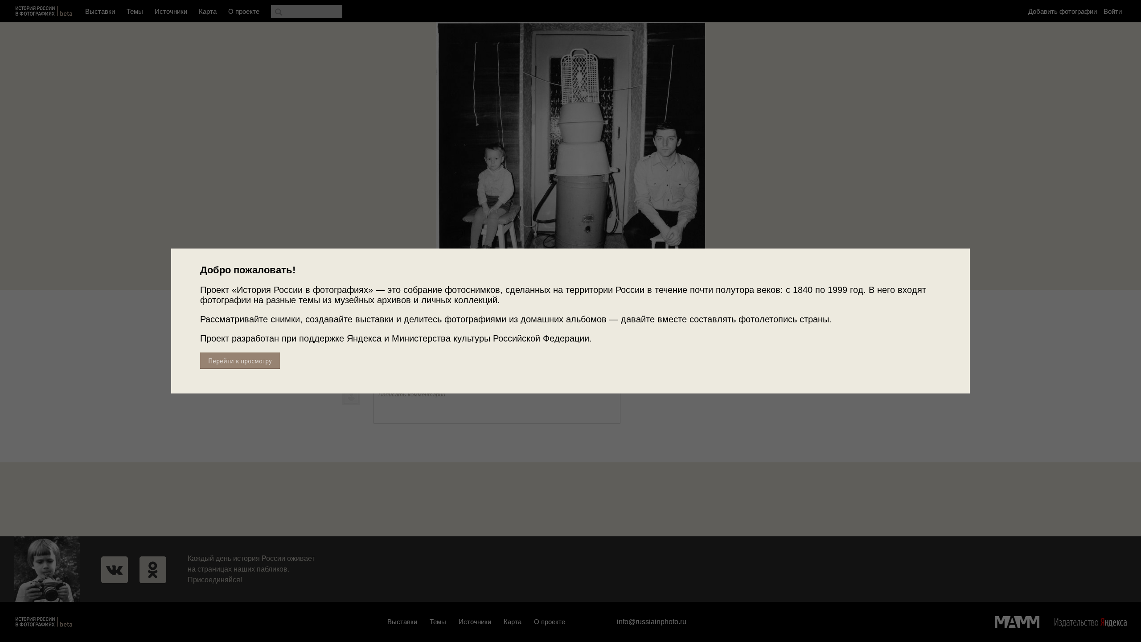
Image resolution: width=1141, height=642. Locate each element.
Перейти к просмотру (240, 361)
